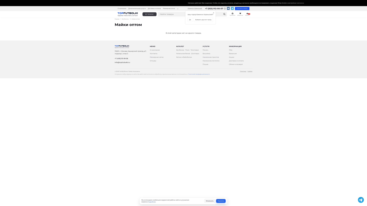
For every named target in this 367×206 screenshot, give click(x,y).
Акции (231, 57)
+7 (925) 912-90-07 (214, 9)
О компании (122, 8)
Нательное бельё (183, 53)
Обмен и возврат (236, 64)
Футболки (125, 19)
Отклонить (210, 201)
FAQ (230, 50)
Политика (243, 71)
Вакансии (233, 53)
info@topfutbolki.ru (122, 62)
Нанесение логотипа (211, 61)
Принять (221, 201)
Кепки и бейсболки (184, 57)
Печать (205, 50)
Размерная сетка (169, 8)
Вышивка (206, 53)
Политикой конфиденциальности (199, 74)
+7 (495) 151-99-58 (121, 58)
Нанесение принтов (211, 57)
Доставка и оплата (154, 8)
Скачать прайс (242, 8)
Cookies (249, 71)
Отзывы (153, 61)
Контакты (153, 53)
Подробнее (152, 202)
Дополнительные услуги (137, 8)
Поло (187, 50)
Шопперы (195, 53)
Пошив (205, 64)
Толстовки (195, 50)
